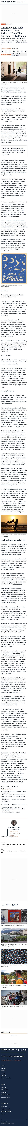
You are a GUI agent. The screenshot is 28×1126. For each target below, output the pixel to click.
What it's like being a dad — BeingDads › (11, 812)
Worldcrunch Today (6, 1109)
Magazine (3, 1068)
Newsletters (4, 1106)
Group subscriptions (6, 1111)
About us (3, 1087)
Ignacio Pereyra (6, 48)
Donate (3, 1114)
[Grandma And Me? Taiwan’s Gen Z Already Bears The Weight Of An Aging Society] (14, 935)
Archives (3, 1073)
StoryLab (3, 1075)
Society (3, 24)
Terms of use (4, 1123)
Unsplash (6, 536)
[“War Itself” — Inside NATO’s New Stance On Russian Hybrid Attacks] (14, 956)
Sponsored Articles (5, 1078)
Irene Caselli (15, 836)
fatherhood (9, 24)
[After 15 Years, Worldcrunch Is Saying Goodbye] (14, 916)
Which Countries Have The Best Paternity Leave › (13, 794)
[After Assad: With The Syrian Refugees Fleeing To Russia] (14, 998)
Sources (3, 1070)
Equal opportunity (5, 1094)
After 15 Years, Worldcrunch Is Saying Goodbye (12, 925)
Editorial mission (5, 1089)
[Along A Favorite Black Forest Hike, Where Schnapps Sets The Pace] (14, 977)
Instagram (6, 286)
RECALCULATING (6, 54)
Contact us (3, 1092)
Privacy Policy (11, 1123)
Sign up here (5, 154)
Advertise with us (5, 1097)
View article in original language (15, 834)
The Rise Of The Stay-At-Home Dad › (10, 807)
